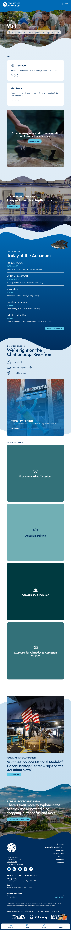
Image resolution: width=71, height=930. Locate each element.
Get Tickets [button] (14, 75)
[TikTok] (25, 869)
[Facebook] (9, 869)
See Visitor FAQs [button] (34, 475)
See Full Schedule (54, 328)
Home (10, 20)
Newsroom (59, 850)
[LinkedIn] (31, 869)
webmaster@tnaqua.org (15, 864)
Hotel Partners (19, 373)
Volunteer (60, 859)
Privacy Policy (55, 911)
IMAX (27, 927)
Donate (44, 927)
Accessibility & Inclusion (54, 847)
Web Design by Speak (43, 911)
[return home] (11, 3)
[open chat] (63, 917)
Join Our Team (58, 853)
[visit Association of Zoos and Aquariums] (18, 917)
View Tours (14, 207)
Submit (58, 897)
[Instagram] (14, 869)
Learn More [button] (15, 100)
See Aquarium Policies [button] (34, 535)
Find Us (15, 362)
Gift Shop (60, 863)
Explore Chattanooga (19, 819)
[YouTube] (20, 869)
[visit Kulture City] (38, 917)
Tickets (10, 927)
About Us (60, 844)
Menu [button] (61, 927)
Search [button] (66, 4)
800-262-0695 (12, 862)
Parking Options (19, 367)
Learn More (14, 774)
